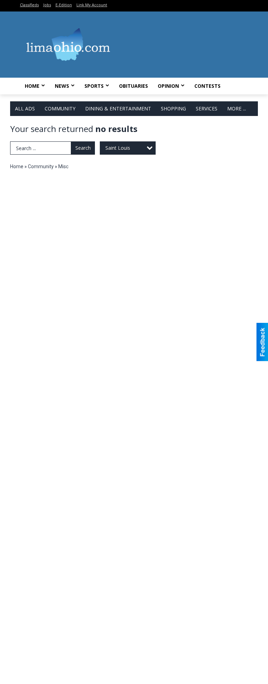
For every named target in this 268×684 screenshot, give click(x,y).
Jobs (47, 4)
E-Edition (63, 4)
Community (60, 108)
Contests (207, 86)
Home (32, 86)
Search (83, 148)
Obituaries (133, 86)
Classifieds (29, 4)
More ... (236, 108)
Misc (63, 166)
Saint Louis (117, 148)
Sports (94, 86)
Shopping (173, 108)
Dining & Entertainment (118, 108)
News (62, 86)
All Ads (25, 108)
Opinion (168, 86)
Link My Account (91, 4)
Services (206, 108)
